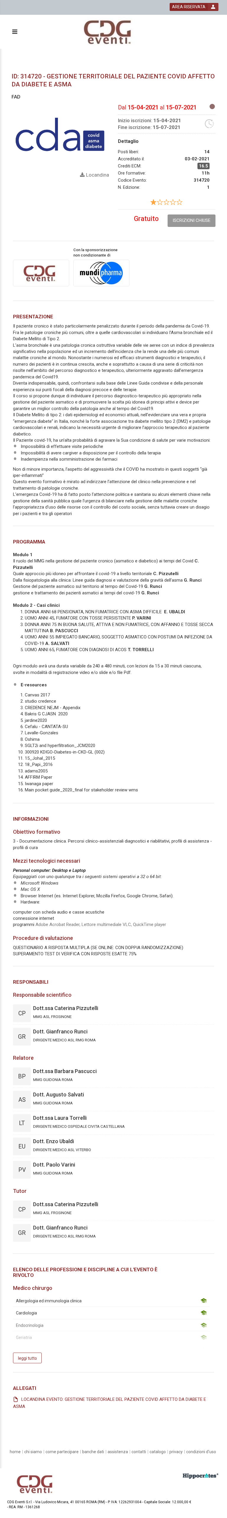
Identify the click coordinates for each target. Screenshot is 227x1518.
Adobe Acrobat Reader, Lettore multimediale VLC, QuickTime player (100, 924)
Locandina (97, 175)
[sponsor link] (101, 272)
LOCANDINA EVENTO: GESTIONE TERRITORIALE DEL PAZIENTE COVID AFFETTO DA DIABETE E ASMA (109, 1403)
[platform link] (110, 32)
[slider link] (200, 1476)
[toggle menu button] (14, 32)
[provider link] (41, 272)
